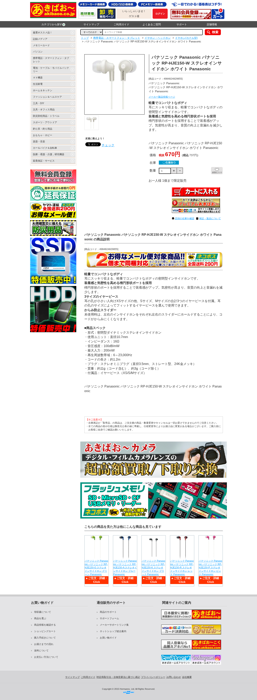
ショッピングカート (45, 631)
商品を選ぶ (40, 618)
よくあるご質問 (152, 24)
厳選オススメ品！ (42, 32)
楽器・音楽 (39, 141)
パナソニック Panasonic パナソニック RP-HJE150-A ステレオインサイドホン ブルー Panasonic (125, 568)
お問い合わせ (173, 677)
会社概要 (187, 677)
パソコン (38, 51)
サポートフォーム (109, 618)
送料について (41, 650)
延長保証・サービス (44, 160)
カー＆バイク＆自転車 (45, 148)
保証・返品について (210, 218)
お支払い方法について (46, 657)
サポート (181, 24)
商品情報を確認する (45, 624)
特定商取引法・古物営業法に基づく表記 (118, 677)
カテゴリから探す (51, 24)
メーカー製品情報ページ (162, 96)
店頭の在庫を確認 (184, 218)
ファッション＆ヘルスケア (47, 96)
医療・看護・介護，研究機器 (48, 154)
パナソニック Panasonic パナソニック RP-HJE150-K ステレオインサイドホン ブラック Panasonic (153, 568)
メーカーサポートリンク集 (114, 624)
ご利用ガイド (121, 24)
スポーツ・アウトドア (45, 122)
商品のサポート (108, 612)
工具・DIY (38, 103)
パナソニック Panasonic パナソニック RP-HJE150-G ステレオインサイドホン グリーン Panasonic (96, 568)
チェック (108, 145)
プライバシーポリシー (153, 677)
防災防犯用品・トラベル (46, 116)
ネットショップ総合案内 (113, 631)
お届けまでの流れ (43, 644)
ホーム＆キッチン (42, 90)
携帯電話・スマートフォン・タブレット (51, 60)
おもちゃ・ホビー (42, 135)
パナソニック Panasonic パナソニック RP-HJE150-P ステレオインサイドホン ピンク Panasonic (210, 568)
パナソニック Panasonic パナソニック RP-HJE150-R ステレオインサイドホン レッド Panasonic (182, 568)
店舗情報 (212, 24)
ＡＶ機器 (38, 77)
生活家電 (38, 84)
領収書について (42, 612)
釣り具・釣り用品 (42, 128)
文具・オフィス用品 (44, 109)
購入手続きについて (45, 637)
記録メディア (40, 39)
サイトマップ (91, 24)
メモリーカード (41, 45)
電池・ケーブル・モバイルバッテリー (51, 70)
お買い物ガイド (108, 637)
